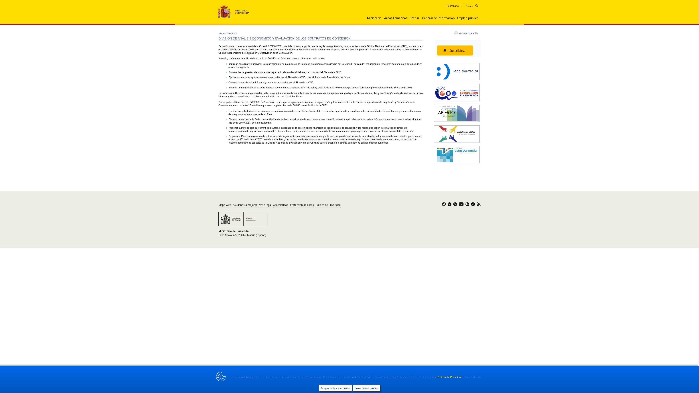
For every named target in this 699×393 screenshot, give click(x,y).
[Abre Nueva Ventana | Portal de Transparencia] (457, 155)
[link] (444, 205)
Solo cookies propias (366, 388)
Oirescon (232, 33)
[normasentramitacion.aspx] (457, 134)
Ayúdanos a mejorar (245, 205)
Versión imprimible (468, 33)
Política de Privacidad (450, 377)
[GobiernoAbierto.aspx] (457, 114)
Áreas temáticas (395, 18)
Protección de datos (302, 205)
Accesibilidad (280, 205)
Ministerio (374, 18)
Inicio (222, 33)
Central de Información (438, 18)
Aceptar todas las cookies (335, 388)
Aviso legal (265, 205)
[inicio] (457, 93)
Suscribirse (457, 50)
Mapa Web (224, 205)
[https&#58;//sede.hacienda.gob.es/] (457, 72)
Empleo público (467, 18)
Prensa (415, 18)
